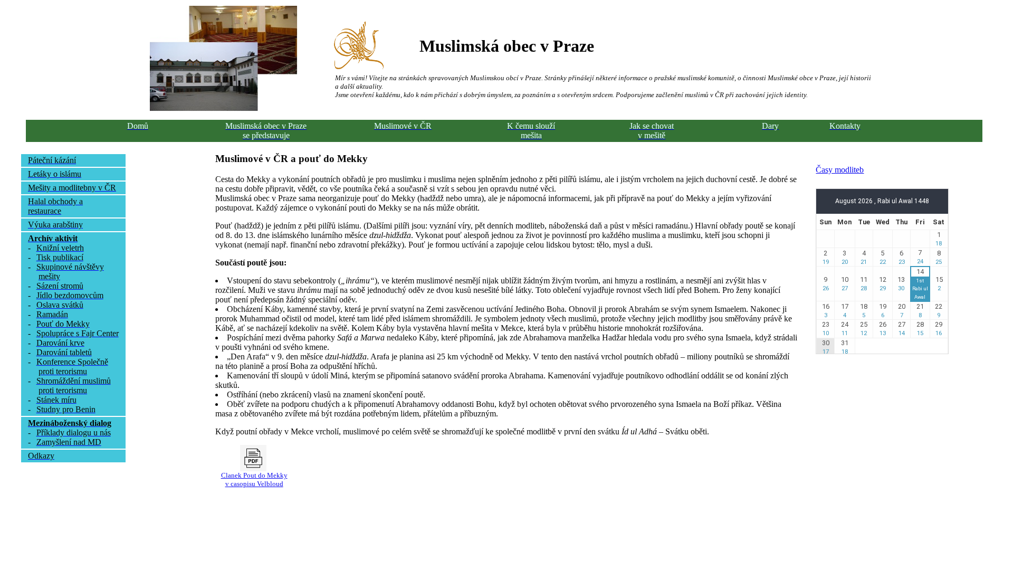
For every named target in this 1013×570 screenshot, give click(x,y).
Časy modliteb (840, 169)
